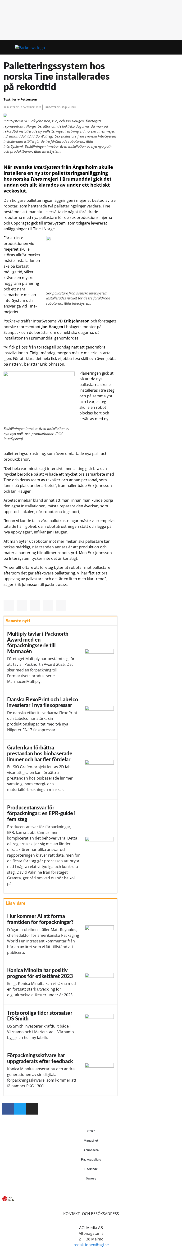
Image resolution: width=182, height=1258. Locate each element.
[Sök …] (174, 47)
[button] (166, 47)
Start (91, 1131)
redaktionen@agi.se (91, 1244)
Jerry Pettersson (24, 99)
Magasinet (91, 1140)
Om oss (91, 1178)
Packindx (90, 1169)
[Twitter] (20, 1109)
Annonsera (90, 1150)
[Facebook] (8, 1109)
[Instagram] (32, 1109)
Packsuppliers (91, 1159)
